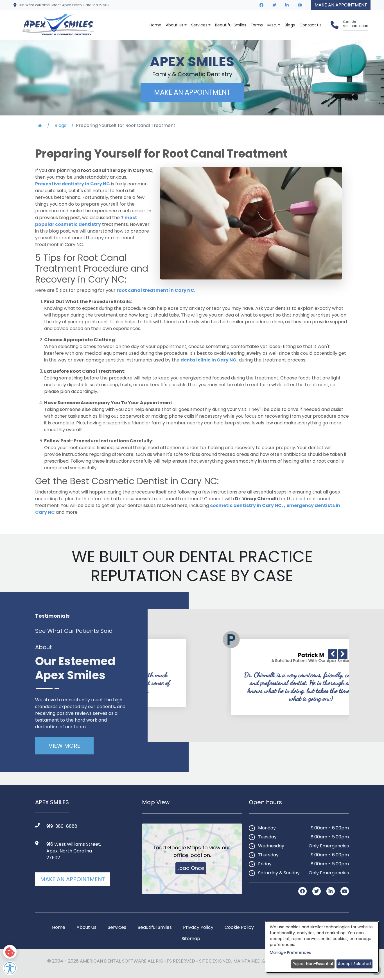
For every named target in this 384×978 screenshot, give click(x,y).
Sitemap (191, 938)
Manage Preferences (290, 952)
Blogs (290, 25)
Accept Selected (354, 963)
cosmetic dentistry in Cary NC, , (247, 505)
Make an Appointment (72, 879)
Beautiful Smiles (230, 25)
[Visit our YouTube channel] (299, 5)
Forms (257, 25)
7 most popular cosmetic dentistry (86, 221)
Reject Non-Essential (313, 963)
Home (155, 25)
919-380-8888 (355, 26)
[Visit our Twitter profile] (274, 5)
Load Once (190, 868)
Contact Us (310, 25)
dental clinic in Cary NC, (209, 360)
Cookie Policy (239, 927)
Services (117, 927)
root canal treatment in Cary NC (155, 290)
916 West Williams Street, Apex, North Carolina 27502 (64, 5)
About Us (174, 25)
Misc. (272, 25)
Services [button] (199, 25)
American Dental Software (114, 961)
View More (64, 746)
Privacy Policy (198, 927)
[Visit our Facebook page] (261, 5)
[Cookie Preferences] (10, 952)
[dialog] (322, 946)
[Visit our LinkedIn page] (287, 5)
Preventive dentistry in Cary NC (72, 184)
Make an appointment (341, 5)
